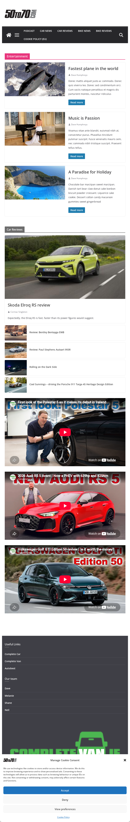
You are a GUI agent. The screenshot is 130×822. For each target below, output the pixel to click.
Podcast (29, 30)
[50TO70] (9, 35)
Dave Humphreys (79, 75)
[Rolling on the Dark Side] (16, 367)
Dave (7, 688)
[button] (125, 760)
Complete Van (13, 661)
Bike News (84, 30)
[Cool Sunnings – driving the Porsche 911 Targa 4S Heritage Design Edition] (16, 385)
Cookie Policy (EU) (35, 39)
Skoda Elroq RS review (29, 305)
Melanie (9, 695)
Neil (7, 710)
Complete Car (12, 654)
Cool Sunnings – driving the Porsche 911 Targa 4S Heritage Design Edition (71, 384)
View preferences (65, 809)
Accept (65, 790)
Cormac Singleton (18, 311)
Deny (65, 799)
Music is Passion (84, 118)
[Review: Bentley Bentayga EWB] (16, 332)
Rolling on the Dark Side (43, 367)
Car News (46, 30)
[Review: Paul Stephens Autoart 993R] (16, 350)
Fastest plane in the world (93, 68)
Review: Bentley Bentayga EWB (46, 332)
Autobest (10, 668)
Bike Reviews (104, 30)
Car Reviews (65, 30)
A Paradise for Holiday (89, 172)
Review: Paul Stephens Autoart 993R (50, 349)
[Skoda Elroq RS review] (65, 267)
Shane (8, 702)
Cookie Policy (63, 817)
